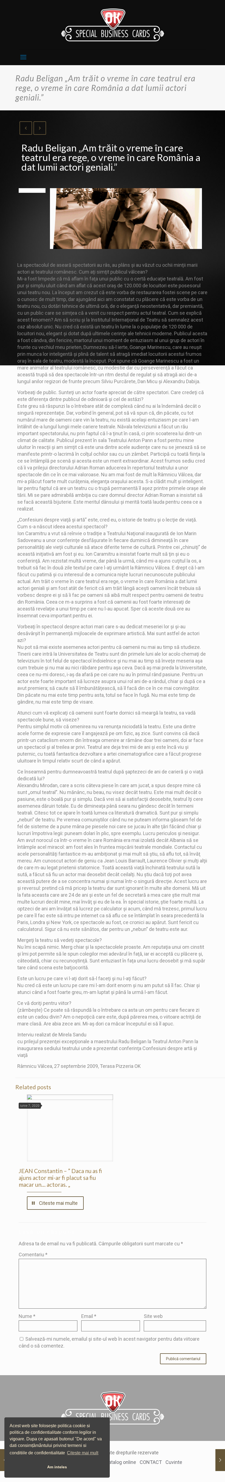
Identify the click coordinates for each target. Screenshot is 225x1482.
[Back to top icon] (198, 1470)
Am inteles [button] (57, 1467)
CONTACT (151, 1462)
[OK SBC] (112, 24)
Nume (27, 1316)
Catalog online (120, 1462)
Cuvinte (173, 1462)
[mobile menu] (23, 57)
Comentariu (33, 1254)
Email (88, 1316)
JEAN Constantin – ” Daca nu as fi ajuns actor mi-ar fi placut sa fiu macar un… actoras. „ (60, 1177)
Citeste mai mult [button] (82, 1453)
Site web (153, 1316)
